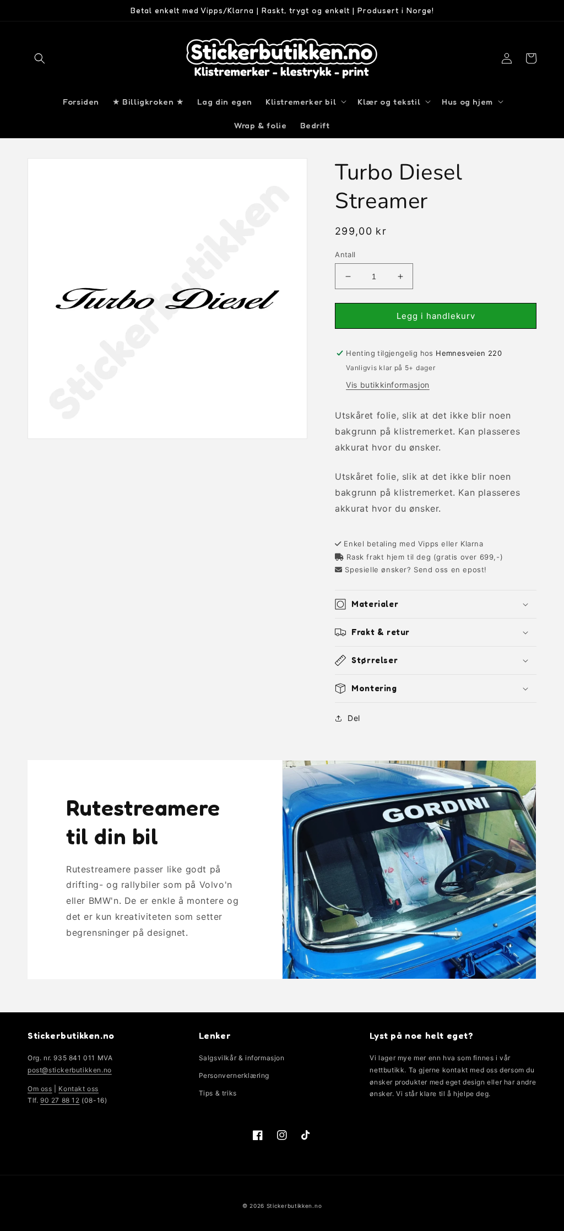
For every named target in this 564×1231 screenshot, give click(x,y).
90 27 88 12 (60, 1100)
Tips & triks (218, 1093)
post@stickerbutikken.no (70, 1070)
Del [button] (354, 718)
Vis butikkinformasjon (388, 384)
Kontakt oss (78, 1088)
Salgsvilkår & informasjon (242, 1058)
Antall (345, 254)
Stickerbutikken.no (294, 1205)
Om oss (40, 1088)
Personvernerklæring (234, 1075)
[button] (40, 58)
